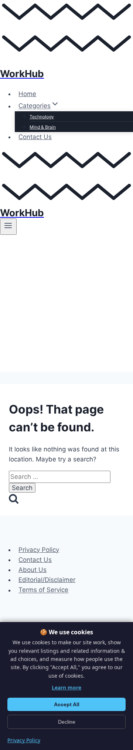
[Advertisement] (66, 305)
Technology (42, 116)
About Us (32, 569)
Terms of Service (43, 590)
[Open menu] (8, 226)
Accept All (66, 704)
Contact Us (35, 137)
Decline (66, 722)
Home (27, 94)
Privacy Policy (38, 549)
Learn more (66, 687)
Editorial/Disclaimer (46, 579)
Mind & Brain (43, 127)
